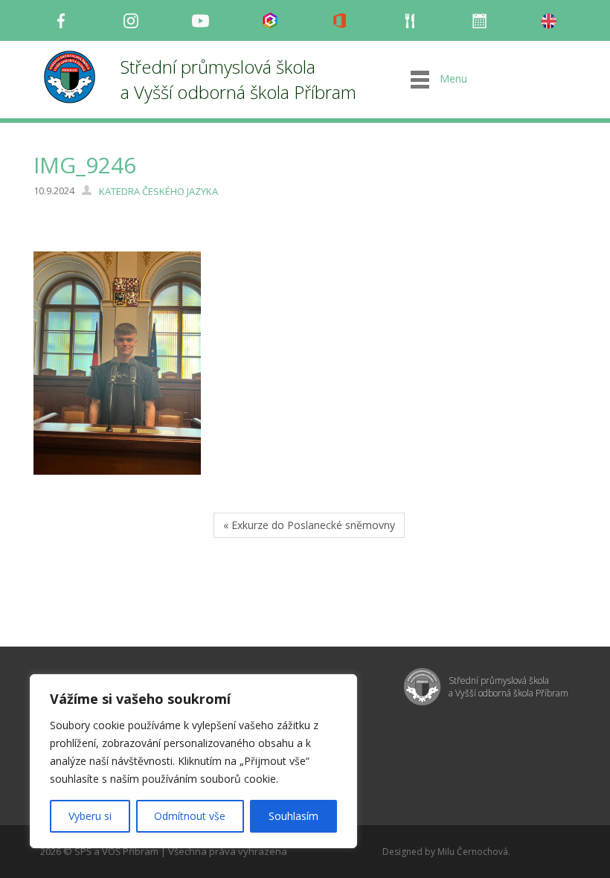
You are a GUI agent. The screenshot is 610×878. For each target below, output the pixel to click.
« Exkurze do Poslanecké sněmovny (309, 525)
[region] (193, 761)
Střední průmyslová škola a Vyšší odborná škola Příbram (238, 79)
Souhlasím (293, 816)
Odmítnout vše (189, 816)
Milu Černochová (472, 851)
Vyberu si (90, 816)
